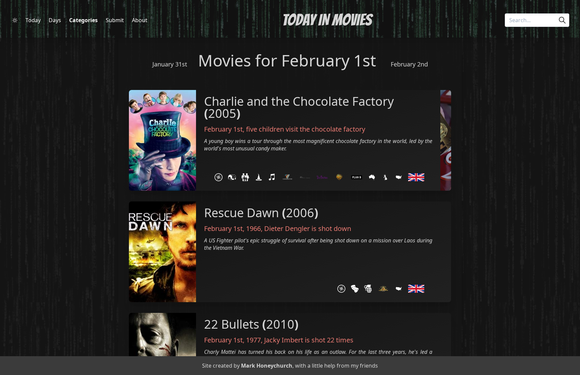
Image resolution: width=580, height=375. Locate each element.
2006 (300, 212)
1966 (253, 228)
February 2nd (409, 64)
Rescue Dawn (241, 212)
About (139, 20)
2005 (222, 113)
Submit (115, 20)
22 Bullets (231, 324)
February (315, 60)
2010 (280, 324)
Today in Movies (327, 20)
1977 (253, 339)
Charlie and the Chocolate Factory (299, 101)
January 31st (169, 64)
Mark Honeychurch (266, 365)
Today (33, 20)
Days (55, 20)
